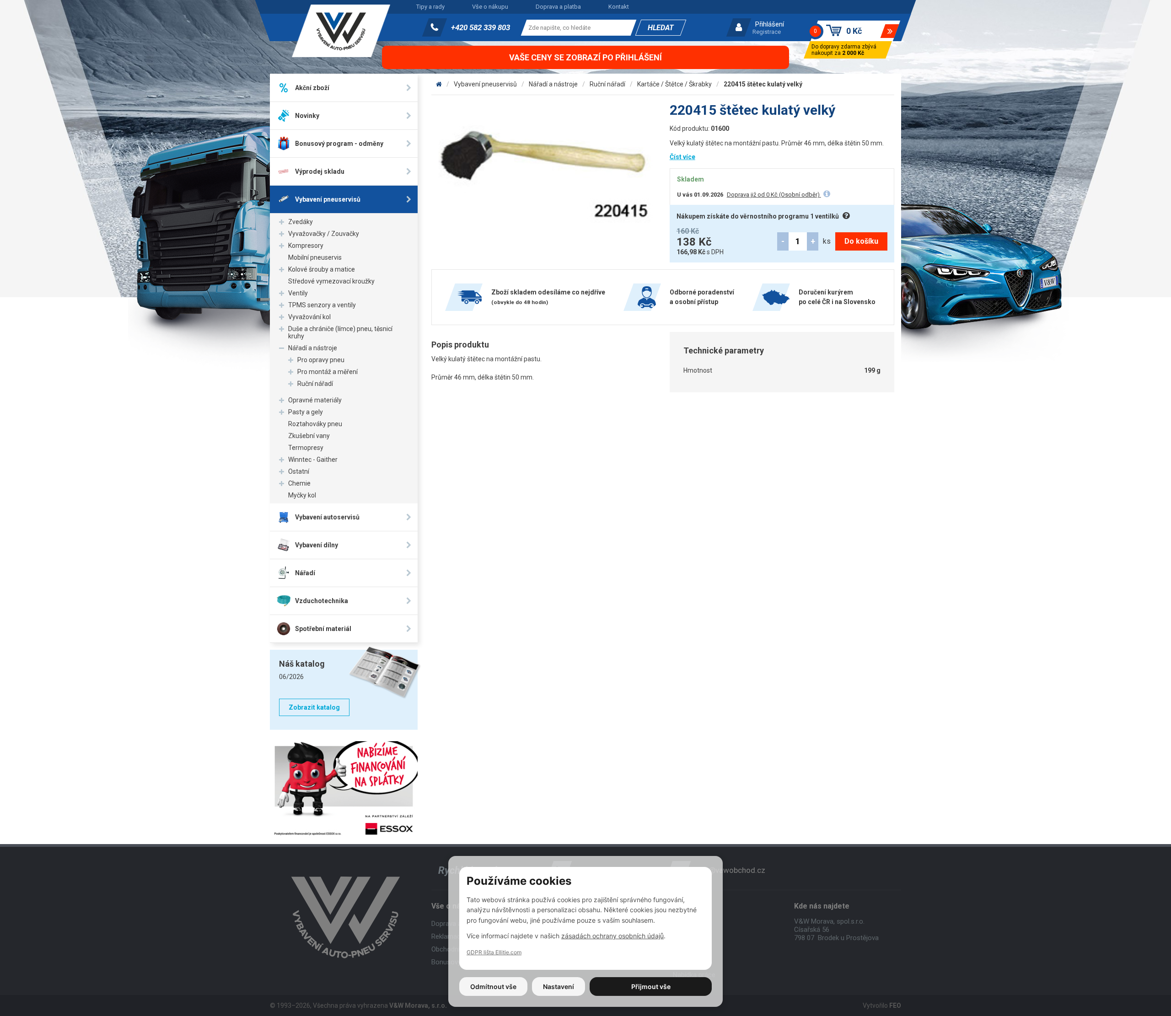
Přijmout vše (651, 986)
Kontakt (618, 6)
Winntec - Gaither (313, 459)
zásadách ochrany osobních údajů (612, 936)
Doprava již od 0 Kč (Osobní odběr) (774, 194)
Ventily (298, 293)
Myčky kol (302, 495)
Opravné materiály (315, 400)
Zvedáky (300, 221)
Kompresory (305, 245)
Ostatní (298, 471)
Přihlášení (769, 24)
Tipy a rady (430, 6)
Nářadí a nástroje (312, 348)
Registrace (766, 31)
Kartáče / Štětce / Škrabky (674, 84)
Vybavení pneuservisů (485, 84)
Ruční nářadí (315, 383)
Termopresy (305, 447)
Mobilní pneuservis (315, 257)
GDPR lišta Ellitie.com (494, 952)
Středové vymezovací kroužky (331, 281)
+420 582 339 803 (480, 27)
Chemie (299, 483)
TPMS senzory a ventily (322, 305)
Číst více (682, 156)
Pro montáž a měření (327, 371)
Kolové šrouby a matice (321, 269)
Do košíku (861, 241)
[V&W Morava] (438, 84)
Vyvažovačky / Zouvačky (323, 233)
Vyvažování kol (309, 317)
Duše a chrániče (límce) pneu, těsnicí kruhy (340, 332)
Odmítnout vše (493, 986)
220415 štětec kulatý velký (763, 84)
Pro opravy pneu (320, 360)
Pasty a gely (305, 412)
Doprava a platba (558, 6)
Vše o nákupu (490, 6)
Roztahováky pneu (315, 424)
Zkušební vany (309, 435)
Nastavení (558, 986)
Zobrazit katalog (314, 707)
